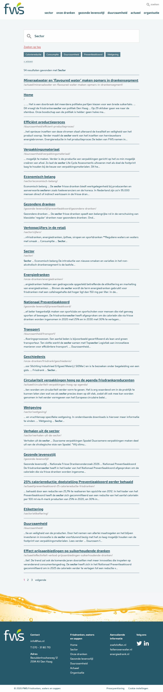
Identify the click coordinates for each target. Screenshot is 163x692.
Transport (32, 329)
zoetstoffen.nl (118, 644)
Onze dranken (65, 13)
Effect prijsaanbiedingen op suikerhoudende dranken (67, 551)
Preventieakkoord (93, 54)
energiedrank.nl (119, 654)
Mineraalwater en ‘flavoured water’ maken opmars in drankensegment (81, 80)
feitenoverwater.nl (121, 649)
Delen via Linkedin (146, 643)
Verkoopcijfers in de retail (45, 228)
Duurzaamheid (117, 13)
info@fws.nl (37, 641)
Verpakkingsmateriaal (42, 149)
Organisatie (151, 13)
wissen (29, 61)
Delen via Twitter (139, 643)
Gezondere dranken (39, 204)
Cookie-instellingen (138, 688)
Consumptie (52, 54)
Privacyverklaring (115, 688)
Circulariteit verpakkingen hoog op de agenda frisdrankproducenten (79, 380)
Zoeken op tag (32, 47)
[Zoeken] (28, 36)
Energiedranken (37, 275)
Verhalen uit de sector (42, 431)
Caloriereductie (33, 54)
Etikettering (33, 509)
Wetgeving (112, 54)
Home (28, 95)
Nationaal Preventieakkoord (47, 302)
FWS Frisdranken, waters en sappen (14, 8)
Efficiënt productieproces (44, 122)
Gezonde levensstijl (91, 13)
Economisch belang (39, 177)
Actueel (136, 13)
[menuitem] (49, 13)
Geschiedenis (34, 356)
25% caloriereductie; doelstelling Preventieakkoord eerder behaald (78, 482)
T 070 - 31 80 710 (40, 647)
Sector (49, 13)
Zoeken (155, 4)
